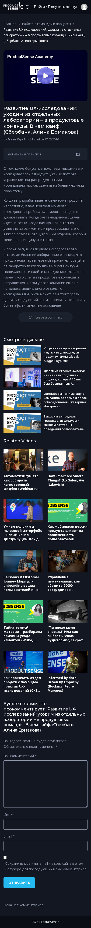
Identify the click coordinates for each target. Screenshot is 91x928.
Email (9, 836)
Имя (8, 814)
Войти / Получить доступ (57, 6)
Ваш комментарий (20, 755)
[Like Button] (78, 153)
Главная (10, 24)
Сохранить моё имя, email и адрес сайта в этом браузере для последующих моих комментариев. (46, 866)
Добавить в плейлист (24, 154)
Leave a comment (48, 317)
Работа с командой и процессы (46, 24)
